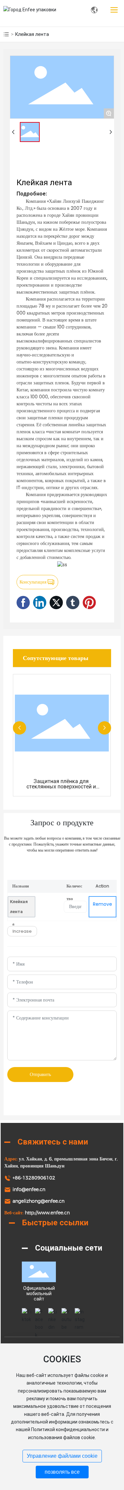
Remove (102, 904)
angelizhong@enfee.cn (38, 1201)
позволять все (62, 1472)
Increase (22, 931)
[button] (19, 728)
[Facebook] (40, 1313)
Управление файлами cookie (62, 1456)
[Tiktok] (27, 1313)
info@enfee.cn (29, 1189)
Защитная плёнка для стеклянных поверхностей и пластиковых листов (61, 786)
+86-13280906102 (34, 1178)
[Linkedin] (53, 1313)
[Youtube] (66, 1313)
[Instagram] (80, 1313)
